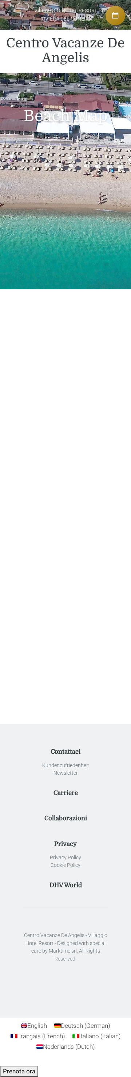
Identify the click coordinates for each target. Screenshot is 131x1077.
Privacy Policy (65, 858)
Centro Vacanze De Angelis (65, 50)
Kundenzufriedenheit (65, 765)
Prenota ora (19, 1071)
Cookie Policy (65, 865)
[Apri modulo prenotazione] (115, 15)
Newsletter (65, 773)
